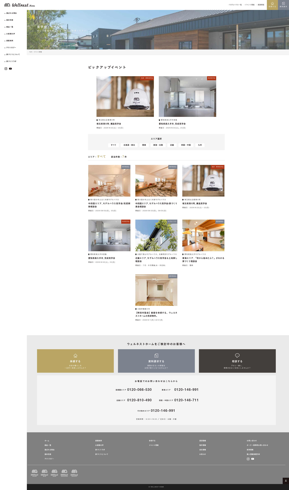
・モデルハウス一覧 (235, 5)
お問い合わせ (252, 441)
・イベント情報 (249, 5)
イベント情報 (38, 52)
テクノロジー (49, 459)
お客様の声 (99, 445)
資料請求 (283, 7)
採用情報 (250, 450)
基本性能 (48, 454)
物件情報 (202, 445)
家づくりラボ (100, 450)
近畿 (172, 145)
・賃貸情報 (260, 5)
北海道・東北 (129, 145)
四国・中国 (186, 145)
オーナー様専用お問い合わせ (257, 445)
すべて (113, 145)
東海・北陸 (158, 145)
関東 (144, 145)
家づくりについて (101, 454)
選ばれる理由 (50, 450)
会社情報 (202, 450)
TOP (30, 52)
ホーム (47, 441)
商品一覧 (48, 445)
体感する (272, 7)
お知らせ (202, 454)
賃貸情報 (202, 441)
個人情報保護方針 (253, 454)
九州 (200, 145)
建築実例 (98, 441)
